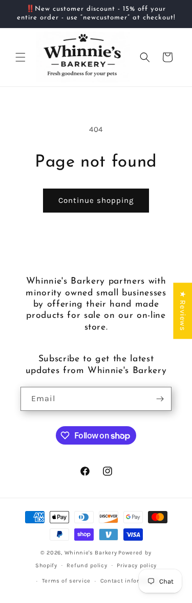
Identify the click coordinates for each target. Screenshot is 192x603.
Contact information (130, 580)
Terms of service (66, 580)
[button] (20, 57)
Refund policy (87, 565)
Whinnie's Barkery (91, 552)
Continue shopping (96, 200)
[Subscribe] (159, 399)
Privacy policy (137, 565)
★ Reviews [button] (182, 311)
